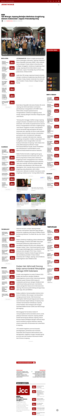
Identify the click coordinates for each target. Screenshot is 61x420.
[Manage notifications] (57, 410)
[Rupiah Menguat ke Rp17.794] (56, 177)
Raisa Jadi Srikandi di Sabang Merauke (4, 90)
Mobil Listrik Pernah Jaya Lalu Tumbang (5, 245)
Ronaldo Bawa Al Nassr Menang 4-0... (5, 163)
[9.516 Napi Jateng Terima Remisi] (34, 404)
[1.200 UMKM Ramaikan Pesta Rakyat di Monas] (56, 246)
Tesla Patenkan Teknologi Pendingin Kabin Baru (5, 239)
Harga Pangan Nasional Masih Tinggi (50, 184)
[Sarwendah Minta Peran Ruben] (12, 283)
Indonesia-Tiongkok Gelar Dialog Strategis (50, 239)
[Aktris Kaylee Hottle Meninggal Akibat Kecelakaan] (12, 288)
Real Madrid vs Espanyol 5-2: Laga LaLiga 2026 (50, 120)
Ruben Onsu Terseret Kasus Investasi (5, 272)
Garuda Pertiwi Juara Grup (5, 178)
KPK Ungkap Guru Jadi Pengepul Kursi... (4, 83)
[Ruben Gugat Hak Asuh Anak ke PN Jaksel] (12, 295)
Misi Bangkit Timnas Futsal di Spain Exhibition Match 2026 (50, 157)
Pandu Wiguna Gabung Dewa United (5, 157)
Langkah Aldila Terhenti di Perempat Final (5, 169)
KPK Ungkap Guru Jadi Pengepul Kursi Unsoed (50, 143)
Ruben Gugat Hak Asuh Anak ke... (5, 295)
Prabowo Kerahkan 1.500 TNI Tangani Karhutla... (5, 68)
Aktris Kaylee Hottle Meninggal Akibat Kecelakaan (5, 289)
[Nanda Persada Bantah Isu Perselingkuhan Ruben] (12, 277)
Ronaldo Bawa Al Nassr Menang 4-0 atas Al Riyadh (50, 164)
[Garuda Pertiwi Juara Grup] (12, 179)
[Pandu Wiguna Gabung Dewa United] (12, 157)
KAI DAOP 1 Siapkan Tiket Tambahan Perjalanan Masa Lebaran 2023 (22, 376)
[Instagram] (51, 1)
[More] (42, 24)
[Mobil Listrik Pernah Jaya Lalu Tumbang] (12, 245)
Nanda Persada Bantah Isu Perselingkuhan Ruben (5, 277)
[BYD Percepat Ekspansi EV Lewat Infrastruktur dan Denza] (12, 251)
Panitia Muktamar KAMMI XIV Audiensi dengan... (4, 76)
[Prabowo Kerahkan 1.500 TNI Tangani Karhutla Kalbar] (12, 68)
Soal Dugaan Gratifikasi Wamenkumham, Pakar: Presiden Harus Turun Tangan (39, 376)
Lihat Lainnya (8, 107)
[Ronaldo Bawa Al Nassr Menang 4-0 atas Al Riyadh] (12, 163)
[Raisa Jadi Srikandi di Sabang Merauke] (12, 89)
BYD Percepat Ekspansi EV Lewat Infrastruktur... (5, 252)
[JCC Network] (7, 5)
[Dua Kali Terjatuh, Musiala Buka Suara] (12, 183)
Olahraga (18, 396)
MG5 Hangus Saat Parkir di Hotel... (5, 233)
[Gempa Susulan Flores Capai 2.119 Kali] (56, 261)
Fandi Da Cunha (9, 20)
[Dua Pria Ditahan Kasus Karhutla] (12, 62)
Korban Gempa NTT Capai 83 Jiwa (5, 102)
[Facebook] (48, 1)
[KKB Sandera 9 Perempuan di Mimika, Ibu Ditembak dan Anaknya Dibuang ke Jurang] (34, 391)
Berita (3, 14)
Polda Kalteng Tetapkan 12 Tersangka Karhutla (50, 278)
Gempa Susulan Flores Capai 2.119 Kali (50, 262)
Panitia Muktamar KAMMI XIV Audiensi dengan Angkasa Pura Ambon (50, 129)
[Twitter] (56, 1)
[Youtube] (59, 1)
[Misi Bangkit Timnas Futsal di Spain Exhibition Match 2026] (56, 155)
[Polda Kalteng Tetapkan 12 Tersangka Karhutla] (34, 408)
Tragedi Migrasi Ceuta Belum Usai (50, 254)
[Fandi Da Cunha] (2, 21)
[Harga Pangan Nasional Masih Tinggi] (56, 184)
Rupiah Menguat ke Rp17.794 (49, 178)
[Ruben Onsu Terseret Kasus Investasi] (12, 272)
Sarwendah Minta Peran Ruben (4, 283)
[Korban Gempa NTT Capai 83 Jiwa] (12, 102)
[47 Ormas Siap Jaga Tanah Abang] (34, 387)
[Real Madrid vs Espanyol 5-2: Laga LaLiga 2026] (56, 119)
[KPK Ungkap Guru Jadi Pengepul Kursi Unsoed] (12, 82)
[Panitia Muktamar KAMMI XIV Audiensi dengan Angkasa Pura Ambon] (12, 74)
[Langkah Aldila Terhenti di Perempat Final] (12, 169)
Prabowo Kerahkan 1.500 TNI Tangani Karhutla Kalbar (49, 113)
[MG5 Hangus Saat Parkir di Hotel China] (12, 233)
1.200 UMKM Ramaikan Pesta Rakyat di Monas (50, 247)
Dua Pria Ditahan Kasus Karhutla (5, 62)
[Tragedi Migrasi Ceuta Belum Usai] (56, 254)
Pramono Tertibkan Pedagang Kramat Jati (4, 96)
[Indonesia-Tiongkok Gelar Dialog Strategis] (56, 238)
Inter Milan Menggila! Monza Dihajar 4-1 (5, 151)
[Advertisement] (8, 128)
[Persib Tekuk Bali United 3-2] (12, 174)
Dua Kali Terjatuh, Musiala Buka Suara (5, 184)
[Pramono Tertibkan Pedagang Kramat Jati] (12, 96)
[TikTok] (53, 1)
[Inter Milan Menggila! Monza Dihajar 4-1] (12, 151)
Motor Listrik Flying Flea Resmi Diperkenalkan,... (5, 258)
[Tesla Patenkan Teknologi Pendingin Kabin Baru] (12, 239)
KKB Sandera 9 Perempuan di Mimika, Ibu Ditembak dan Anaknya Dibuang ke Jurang (40, 392)
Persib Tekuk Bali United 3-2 (5, 174)
